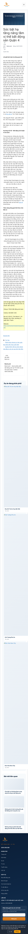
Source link (6, 335)
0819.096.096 (5, 847)
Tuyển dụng (4, 867)
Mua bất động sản (5, 877)
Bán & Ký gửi (4, 880)
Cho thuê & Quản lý (6, 884)
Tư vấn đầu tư (4, 887)
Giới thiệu (3, 857)
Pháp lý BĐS (4, 893)
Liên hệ (3, 870)
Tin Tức (7, 340)
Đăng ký (14, 918)
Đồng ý (17, 931)
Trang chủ (3, 854)
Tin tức (3, 864)
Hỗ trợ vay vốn (4, 890)
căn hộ (21, 202)
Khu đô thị (9, 114)
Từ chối (10, 931)
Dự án (2, 860)
